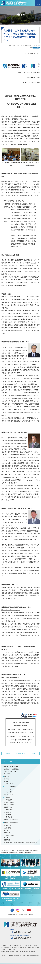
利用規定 (31, 914)
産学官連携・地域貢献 (11, 767)
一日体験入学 (8, 817)
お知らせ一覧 (19, 753)
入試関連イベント (9, 810)
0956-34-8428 (22, 938)
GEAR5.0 (7, 833)
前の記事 (8, 753)
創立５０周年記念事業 (11, 822)
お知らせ (8, 850)
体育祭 (6, 781)
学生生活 (7, 776)
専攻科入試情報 (9, 802)
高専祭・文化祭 (9, 784)
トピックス (7, 789)
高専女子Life (8, 807)
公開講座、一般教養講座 (11, 769)
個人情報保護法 (23, 914)
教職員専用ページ (12, 914)
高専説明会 (7, 815)
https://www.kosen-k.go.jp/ (10, 610)
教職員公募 (7, 825)
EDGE (6, 830)
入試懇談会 (7, 812)
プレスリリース (9, 795)
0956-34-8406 (22, 932)
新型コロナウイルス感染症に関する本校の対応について (21, 843)
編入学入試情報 (9, 805)
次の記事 (33, 753)
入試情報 (7, 797)
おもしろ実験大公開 (10, 771)
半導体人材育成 (9, 835)
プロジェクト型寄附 (10, 786)
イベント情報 (8, 792)
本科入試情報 (8, 800)
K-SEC (6, 837)
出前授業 (7, 774)
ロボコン (7, 779)
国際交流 (7, 840)
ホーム (3, 850)
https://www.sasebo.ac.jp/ (10, 678)
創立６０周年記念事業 (11, 820)
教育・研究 (7, 828)
